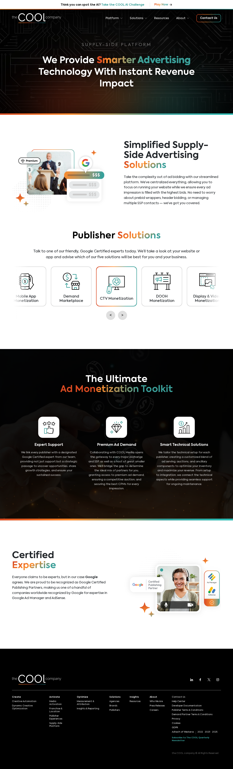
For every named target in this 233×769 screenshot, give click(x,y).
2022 (200, 732)
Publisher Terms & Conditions (187, 710)
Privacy (176, 719)
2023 (207, 732)
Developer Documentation (187, 706)
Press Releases (157, 706)
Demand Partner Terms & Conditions (192, 714)
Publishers (114, 710)
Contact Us (178, 697)
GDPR (175, 728)
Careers (154, 710)
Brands (113, 706)
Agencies (114, 701)
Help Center (178, 701)
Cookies (176, 723)
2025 (214, 732)
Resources (161, 18)
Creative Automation (24, 701)
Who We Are (156, 701)
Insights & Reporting (88, 709)
